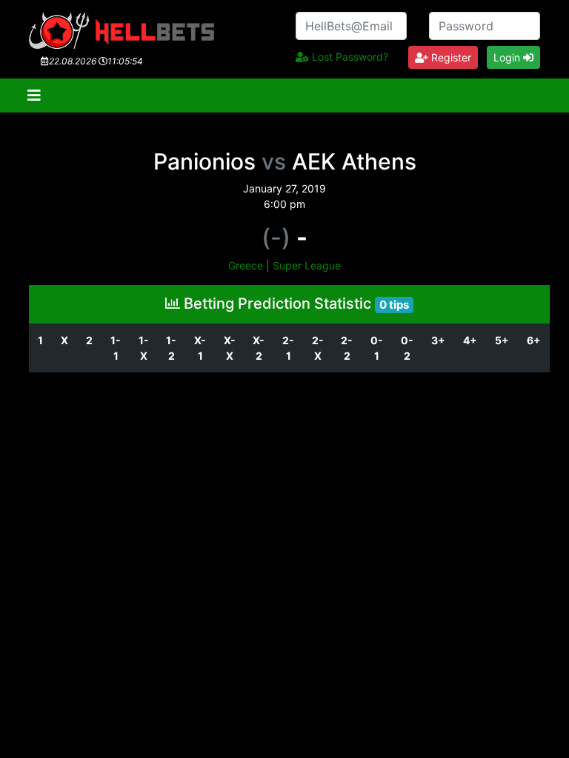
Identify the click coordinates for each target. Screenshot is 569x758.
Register (449, 57)
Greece (245, 265)
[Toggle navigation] (34, 95)
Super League (307, 265)
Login (508, 57)
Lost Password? (348, 56)
